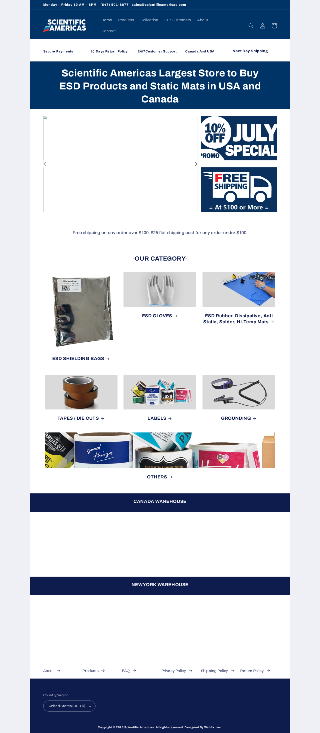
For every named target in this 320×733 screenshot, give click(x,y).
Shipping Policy (214, 671)
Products (90, 671)
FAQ (126, 671)
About (48, 671)
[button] (251, 25)
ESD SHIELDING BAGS (78, 358)
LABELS (157, 418)
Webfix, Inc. (213, 727)
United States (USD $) (67, 706)
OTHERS (157, 476)
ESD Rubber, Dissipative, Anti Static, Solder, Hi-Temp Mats (238, 318)
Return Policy (252, 671)
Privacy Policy (174, 671)
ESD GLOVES (157, 315)
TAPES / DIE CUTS (78, 418)
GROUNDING (236, 418)
